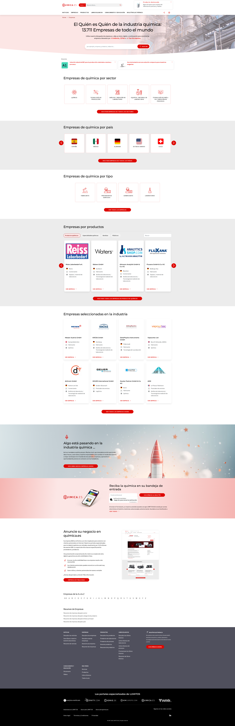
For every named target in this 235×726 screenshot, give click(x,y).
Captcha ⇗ (133, 502)
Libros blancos (86, 675)
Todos (82, 5)
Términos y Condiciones (81, 715)
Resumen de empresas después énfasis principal (79, 619)
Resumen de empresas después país (75, 622)
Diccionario (67, 671)
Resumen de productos (107, 647)
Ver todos (113, 511)
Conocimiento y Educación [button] (115, 12)
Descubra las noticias (70, 635)
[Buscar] (120, 5)
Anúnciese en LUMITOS (71, 709)
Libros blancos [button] (97, 12)
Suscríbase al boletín (152, 495)
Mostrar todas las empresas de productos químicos (117, 298)
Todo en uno (86, 678)
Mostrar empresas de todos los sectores (117, 112)
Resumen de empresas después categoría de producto (80, 616)
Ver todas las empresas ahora (117, 412)
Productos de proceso (107, 641)
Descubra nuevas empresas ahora (80, 466)
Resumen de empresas (89, 647)
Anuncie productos (106, 644)
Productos (85, 672)
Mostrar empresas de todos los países (117, 161)
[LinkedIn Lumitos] (170, 715)
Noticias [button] (65, 12)
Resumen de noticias (70, 644)
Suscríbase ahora (155, 647)
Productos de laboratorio (108, 638)
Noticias (84, 669)
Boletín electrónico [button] (135, 12)
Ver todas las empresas (117, 210)
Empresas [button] (74, 12)
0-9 (65, 598)
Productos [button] (84, 12)
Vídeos (66, 674)
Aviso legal (67, 715)
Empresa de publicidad (76, 580)
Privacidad (95, 715)
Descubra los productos (107, 635)
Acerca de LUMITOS (87, 709)
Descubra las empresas (89, 635)
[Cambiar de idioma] (169, 13)
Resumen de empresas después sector (75, 613)
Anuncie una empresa (88, 644)
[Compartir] (164, 13)
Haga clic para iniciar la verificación (125, 500)
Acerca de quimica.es (102, 709)
